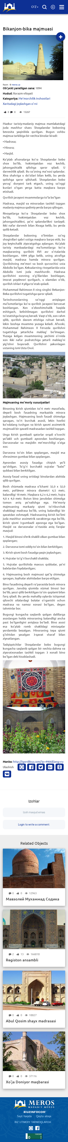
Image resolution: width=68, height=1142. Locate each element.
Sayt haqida (24, 1116)
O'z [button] (33, 7)
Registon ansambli (22, 959)
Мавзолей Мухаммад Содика (32, 898)
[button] (53, 7)
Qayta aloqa (43, 1116)
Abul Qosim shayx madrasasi (31, 1020)
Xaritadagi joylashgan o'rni (20, 103)
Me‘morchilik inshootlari (34, 98)
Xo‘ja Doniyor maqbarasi (27, 1081)
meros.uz (16, 84)
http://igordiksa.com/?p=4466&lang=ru (38, 761)
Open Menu (61, 7)
